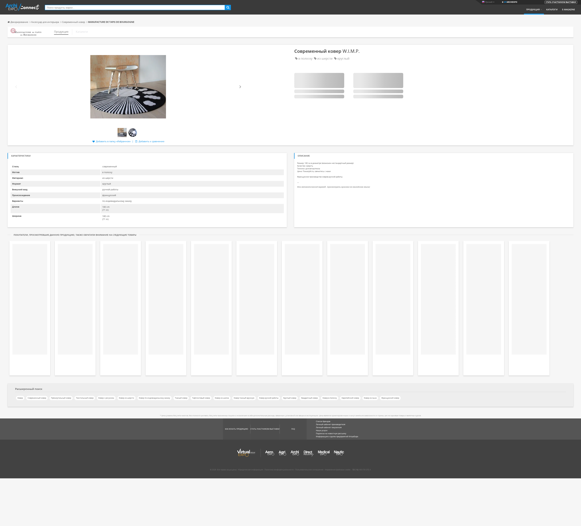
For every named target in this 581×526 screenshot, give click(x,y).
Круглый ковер (289, 398)
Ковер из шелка (222, 398)
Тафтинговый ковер (201, 398)
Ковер (20, 398)
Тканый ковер (181, 398)
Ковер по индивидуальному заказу (154, 398)
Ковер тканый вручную (244, 398)
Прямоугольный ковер (61, 398)
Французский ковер (390, 398)
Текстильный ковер (85, 398)
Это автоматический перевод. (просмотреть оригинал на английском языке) (333, 187)
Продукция (533, 9)
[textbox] (135, 7)
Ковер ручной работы (268, 398)
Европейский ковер (350, 398)
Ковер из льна (370, 398)
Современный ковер (37, 398)
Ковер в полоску (330, 398)
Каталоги (552, 9)
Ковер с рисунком (106, 398)
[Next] (240, 86)
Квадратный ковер (309, 398)
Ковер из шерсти (126, 398)
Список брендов (323, 421)
